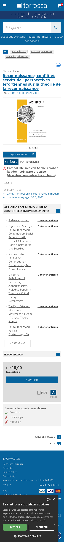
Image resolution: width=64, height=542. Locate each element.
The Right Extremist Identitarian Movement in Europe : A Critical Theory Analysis (21, 314)
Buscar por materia (40, 36)
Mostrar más (17, 343)
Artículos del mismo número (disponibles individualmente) (26, 209)
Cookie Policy (10, 472)
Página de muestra (18, 154)
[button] (56, 27)
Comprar (32, 379)
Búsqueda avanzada (13, 36)
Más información (38, 520)
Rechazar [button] (42, 527)
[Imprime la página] (58, 65)
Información (13, 354)
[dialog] (29, 518)
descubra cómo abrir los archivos (31, 175)
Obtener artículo (48, 220)
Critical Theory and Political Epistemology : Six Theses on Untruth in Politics (20, 334)
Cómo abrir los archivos (15, 494)
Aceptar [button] (15, 527)
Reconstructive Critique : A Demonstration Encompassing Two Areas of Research (20, 261)
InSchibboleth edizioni (25, 93)
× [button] (53, 499)
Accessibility (9, 476)
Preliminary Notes (19, 220)
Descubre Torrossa (13, 463)
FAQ (5, 490)
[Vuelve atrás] (5, 52)
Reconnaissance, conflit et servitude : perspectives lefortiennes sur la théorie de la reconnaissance (32, 82)
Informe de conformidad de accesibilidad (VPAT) (28, 480)
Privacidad (8, 468)
